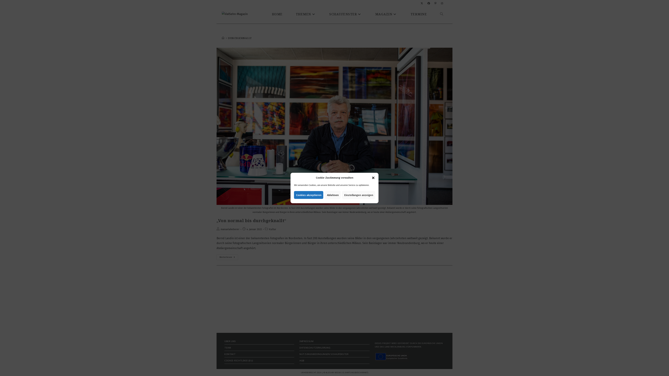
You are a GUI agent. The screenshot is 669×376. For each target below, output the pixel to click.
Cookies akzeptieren (308, 195)
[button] (373, 177)
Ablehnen (333, 195)
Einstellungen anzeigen (358, 195)
